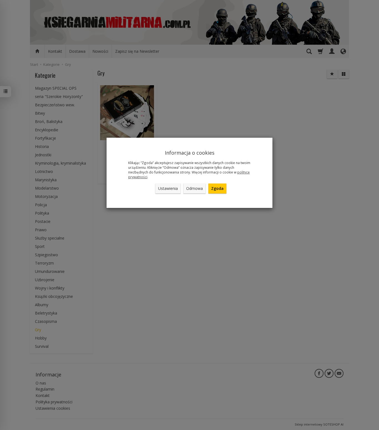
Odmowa (194, 188)
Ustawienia (168, 188)
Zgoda (217, 188)
